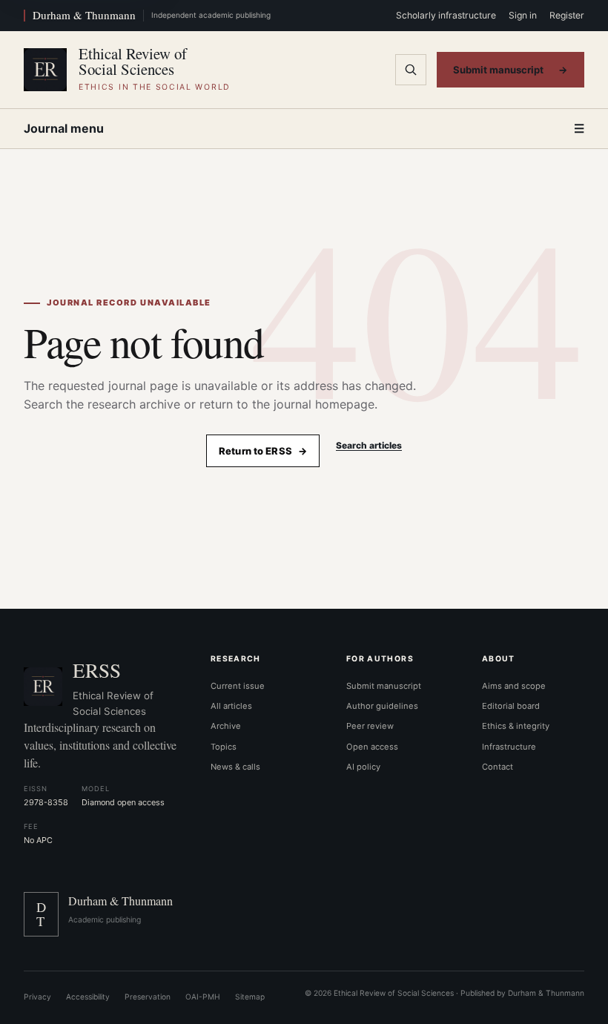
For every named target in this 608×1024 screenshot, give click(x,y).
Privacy (37, 996)
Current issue (238, 686)
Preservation (148, 996)
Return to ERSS (263, 451)
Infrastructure (509, 746)
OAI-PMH (202, 996)
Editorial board (511, 706)
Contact (497, 767)
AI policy (363, 767)
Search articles (369, 445)
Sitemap (250, 996)
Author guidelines (382, 706)
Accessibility (88, 996)
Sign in (523, 15)
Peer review (370, 726)
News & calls (235, 767)
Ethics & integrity (515, 726)
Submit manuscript (510, 70)
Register (566, 15)
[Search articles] (410, 69)
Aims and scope (514, 686)
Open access (372, 746)
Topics (224, 746)
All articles (231, 706)
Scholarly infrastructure (446, 15)
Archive (226, 726)
